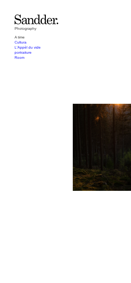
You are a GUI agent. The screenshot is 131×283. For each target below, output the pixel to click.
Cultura (21, 42)
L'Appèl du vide (28, 47)
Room (19, 58)
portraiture (23, 52)
